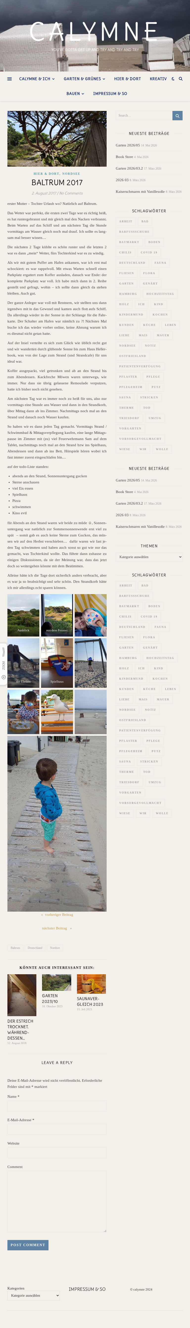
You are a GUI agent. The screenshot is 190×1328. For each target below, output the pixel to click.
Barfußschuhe (134, 231)
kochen (160, 314)
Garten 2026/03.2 (129, 168)
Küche (149, 324)
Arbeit (125, 221)
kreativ (158, 78)
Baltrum (15, 948)
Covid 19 (149, 252)
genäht (150, 283)
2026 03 (122, 180)
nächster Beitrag (55, 928)
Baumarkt (129, 242)
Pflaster (128, 376)
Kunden (126, 324)
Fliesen (126, 273)
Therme (126, 407)
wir (143, 449)
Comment (15, 1167)
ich (141, 304)
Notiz (150, 345)
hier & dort (127, 78)
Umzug (155, 418)
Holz (124, 304)
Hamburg (128, 293)
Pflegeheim (130, 387)
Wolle (162, 449)
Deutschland (35, 948)
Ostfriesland (132, 355)
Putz (156, 387)
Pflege (153, 376)
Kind (158, 304)
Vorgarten (130, 428)
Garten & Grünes (82, 78)
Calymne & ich (34, 78)
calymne (95, 31)
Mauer (163, 335)
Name (13, 1096)
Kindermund (131, 314)
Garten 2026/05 (128, 145)
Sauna (125, 397)
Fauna (160, 262)
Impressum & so (110, 93)
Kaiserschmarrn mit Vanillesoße (140, 192)
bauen (73, 93)
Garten (126, 283)
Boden (154, 242)
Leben (170, 324)
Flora (149, 273)
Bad (145, 221)
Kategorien (15, 1288)
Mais (143, 335)
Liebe (124, 335)
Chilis (125, 252)
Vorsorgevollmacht (140, 438)
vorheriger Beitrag (59, 915)
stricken (149, 397)
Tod (147, 407)
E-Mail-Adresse (20, 1120)
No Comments (71, 193)
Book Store (124, 157)
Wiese (124, 449)
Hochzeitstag (160, 293)
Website (13, 1143)
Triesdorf (129, 418)
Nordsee (71, 174)
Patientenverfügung (140, 366)
